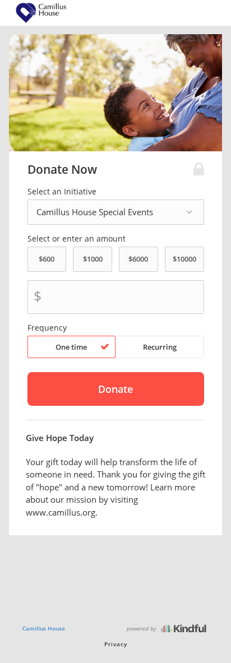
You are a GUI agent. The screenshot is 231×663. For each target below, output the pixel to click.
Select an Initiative (61, 192)
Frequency (47, 328)
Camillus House (43, 628)
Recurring (160, 347)
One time (71, 347)
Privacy (115, 644)
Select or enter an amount (76, 239)
